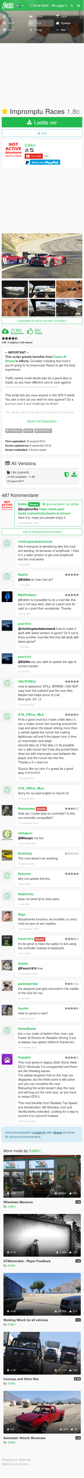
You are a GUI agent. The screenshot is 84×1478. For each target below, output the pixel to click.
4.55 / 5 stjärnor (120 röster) (17, 342)
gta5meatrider (28, 983)
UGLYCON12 (27, 681)
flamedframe (27, 1028)
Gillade (39, 333)
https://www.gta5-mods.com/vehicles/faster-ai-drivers (44, 511)
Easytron (24, 873)
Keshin (23, 963)
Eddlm (30, 145)
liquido (23, 1008)
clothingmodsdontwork (35, 541)
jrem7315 (24, 623)
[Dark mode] (72, 5)
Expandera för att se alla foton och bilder (42, 320)
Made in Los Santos (15, 1464)
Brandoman (26, 808)
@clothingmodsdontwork (36, 628)
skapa (57, 1132)
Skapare (33, 504)
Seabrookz (26, 894)
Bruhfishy (25, 853)
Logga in (39, 1132)
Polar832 (24, 1057)
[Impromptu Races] (42, 255)
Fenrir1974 (26, 939)
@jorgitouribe (28, 509)
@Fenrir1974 (27, 968)
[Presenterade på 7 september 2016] (5, 111)
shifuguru (25, 833)
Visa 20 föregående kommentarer (42, 531)
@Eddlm (24, 579)
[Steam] (32, 150)
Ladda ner (45, 122)
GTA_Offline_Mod (31, 714)
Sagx (21, 914)
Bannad (41, 808)
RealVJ (23, 574)
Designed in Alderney (16, 1459)
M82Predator (27, 595)
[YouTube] (27, 150)
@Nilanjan (25, 838)
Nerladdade (17, 333)
